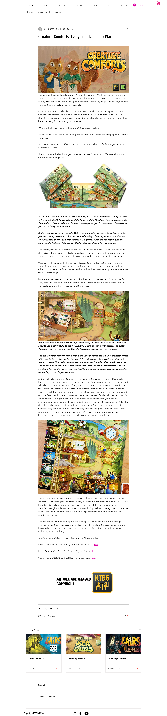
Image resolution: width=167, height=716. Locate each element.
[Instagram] (74, 713)
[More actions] (127, 29)
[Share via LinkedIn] (51, 608)
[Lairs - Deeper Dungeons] (123, 644)
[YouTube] (86, 713)
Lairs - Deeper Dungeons (117, 658)
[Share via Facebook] (39, 608)
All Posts (29, 12)
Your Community (61, 12)
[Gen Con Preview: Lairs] (43, 644)
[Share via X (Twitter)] (45, 608)
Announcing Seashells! (77, 658)
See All (138, 630)
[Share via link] (57, 608)
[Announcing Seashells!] (83, 644)
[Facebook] (80, 713)
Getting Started (43, 12)
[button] (158, 3)
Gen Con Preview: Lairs (37, 658)
